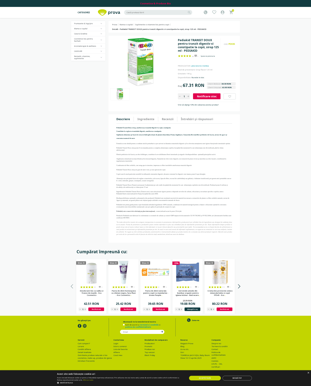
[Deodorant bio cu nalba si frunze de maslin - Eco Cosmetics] (91, 272)
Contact (215, 349)
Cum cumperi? (84, 343)
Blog (182, 346)
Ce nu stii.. (184, 349)
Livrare (81, 346)
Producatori (150, 343)
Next (239, 286)
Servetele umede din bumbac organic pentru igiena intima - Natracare (188, 293)
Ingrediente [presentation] (145, 119)
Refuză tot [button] (237, 378)
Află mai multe (88, 380)
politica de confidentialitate (138, 327)
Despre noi (216, 343)
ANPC (214, 358)
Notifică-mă (96, 309)
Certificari (216, 367)
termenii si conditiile (149, 325)
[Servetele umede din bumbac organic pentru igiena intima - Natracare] (187, 272)
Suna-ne (195, 320)
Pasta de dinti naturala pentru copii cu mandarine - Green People (155, 293)
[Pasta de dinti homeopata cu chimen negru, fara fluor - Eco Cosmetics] (123, 272)
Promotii (148, 346)
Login (115, 343)
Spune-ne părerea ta (208, 56)
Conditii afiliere (84, 349)
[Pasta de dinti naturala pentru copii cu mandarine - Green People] (155, 272)
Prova (114, 24)
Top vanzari (150, 352)
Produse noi (150, 349)
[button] (120, 382)
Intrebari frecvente (86, 361)
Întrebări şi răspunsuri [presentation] (197, 119)
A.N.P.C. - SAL (217, 364)
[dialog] (155, 378)
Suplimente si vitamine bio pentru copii (152, 24)
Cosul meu (117, 355)
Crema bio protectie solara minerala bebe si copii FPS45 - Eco (219, 293)
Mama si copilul (126, 24)
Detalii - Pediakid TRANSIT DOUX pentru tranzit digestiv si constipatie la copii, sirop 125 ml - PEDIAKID (159, 29)
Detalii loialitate (84, 352)
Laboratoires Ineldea (200, 66)
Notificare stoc (207, 96)
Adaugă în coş (192, 309)
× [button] (308, 373)
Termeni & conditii (220, 346)
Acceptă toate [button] (205, 378)
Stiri (182, 352)
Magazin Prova (186, 343)
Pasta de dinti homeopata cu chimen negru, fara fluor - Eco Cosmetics (123, 293)
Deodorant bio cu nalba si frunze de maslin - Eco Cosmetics (91, 293)
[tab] (125, 119)
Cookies (215, 361)
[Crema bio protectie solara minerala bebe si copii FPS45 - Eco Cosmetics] (219, 272)
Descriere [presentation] (123, 119)
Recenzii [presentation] (167, 119)
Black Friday (150, 355)
